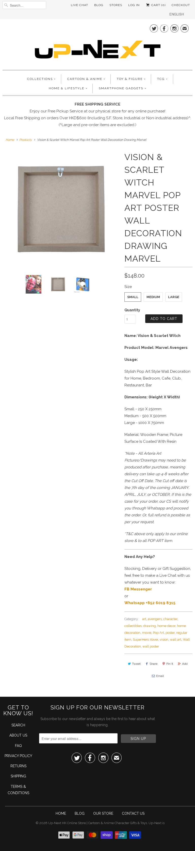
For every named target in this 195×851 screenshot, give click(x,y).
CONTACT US (133, 813)
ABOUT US (18, 735)
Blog (98, 5)
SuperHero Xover (145, 639)
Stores (115, 5)
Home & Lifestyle (66, 88)
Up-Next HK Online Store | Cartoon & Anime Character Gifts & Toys (97, 823)
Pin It (169, 664)
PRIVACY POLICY (18, 756)
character (170, 619)
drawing (149, 626)
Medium (153, 297)
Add (185, 664)
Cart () (158, 5)
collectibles (133, 626)
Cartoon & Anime (84, 79)
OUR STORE (103, 813)
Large (173, 297)
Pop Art (158, 633)
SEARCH (18, 725)
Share (153, 664)
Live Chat (79, 5)
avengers (155, 619)
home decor (166, 626)
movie (146, 633)
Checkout (181, 5)
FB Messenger (138, 589)
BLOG (80, 813)
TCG (161, 79)
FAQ (18, 746)
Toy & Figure (130, 79)
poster (170, 633)
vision (164, 639)
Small (132, 297)
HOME (61, 813)
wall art (175, 639)
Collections (40, 79)
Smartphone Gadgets (121, 88)
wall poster (150, 646)
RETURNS (18, 766)
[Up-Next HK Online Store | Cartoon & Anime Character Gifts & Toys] (97, 44)
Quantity (132, 310)
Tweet (136, 664)
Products (25, 140)
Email (160, 676)
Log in (134, 5)
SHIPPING (18, 776)
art (144, 619)
